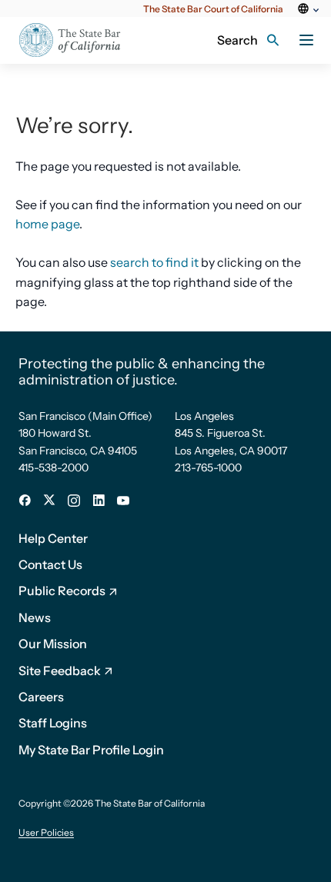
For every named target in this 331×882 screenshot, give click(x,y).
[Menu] (306, 40)
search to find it (154, 262)
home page (47, 223)
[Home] (79, 40)
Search (237, 40)
